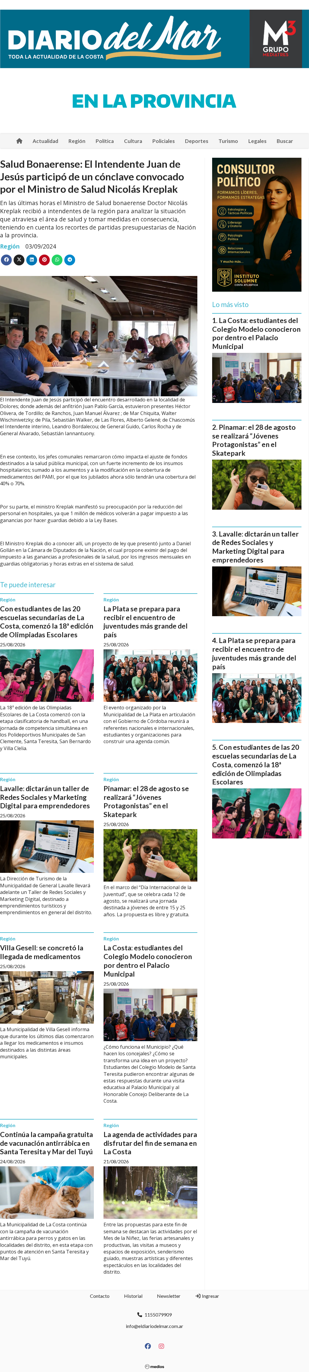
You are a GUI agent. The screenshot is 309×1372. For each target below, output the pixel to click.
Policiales (163, 141)
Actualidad (45, 141)
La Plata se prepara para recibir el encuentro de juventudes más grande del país (146, 621)
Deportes (196, 141)
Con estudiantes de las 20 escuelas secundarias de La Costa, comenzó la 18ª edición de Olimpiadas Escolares (46, 621)
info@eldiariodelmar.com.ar (154, 1326)
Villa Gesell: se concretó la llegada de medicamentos (41, 952)
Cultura (133, 141)
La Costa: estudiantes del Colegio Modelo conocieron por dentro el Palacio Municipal (148, 960)
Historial (133, 1296)
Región (76, 141)
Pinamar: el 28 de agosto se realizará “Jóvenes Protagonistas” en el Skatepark (146, 801)
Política (105, 141)
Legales (257, 141)
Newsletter (168, 1296)
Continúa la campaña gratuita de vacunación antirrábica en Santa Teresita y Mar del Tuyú (46, 1143)
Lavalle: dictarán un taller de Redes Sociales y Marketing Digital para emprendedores (45, 797)
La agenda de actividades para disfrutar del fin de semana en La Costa (150, 1143)
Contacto (100, 1296)
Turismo (228, 141)
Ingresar (210, 1296)
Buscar (285, 141)
